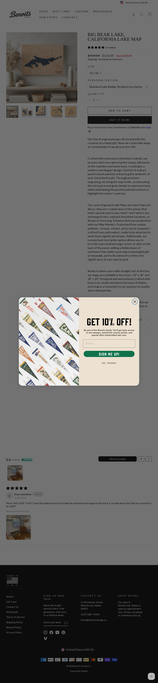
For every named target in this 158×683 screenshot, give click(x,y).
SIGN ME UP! (109, 354)
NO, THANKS (109, 363)
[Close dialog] (135, 301)
